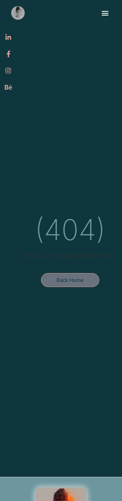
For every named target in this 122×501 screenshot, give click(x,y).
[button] (105, 13)
